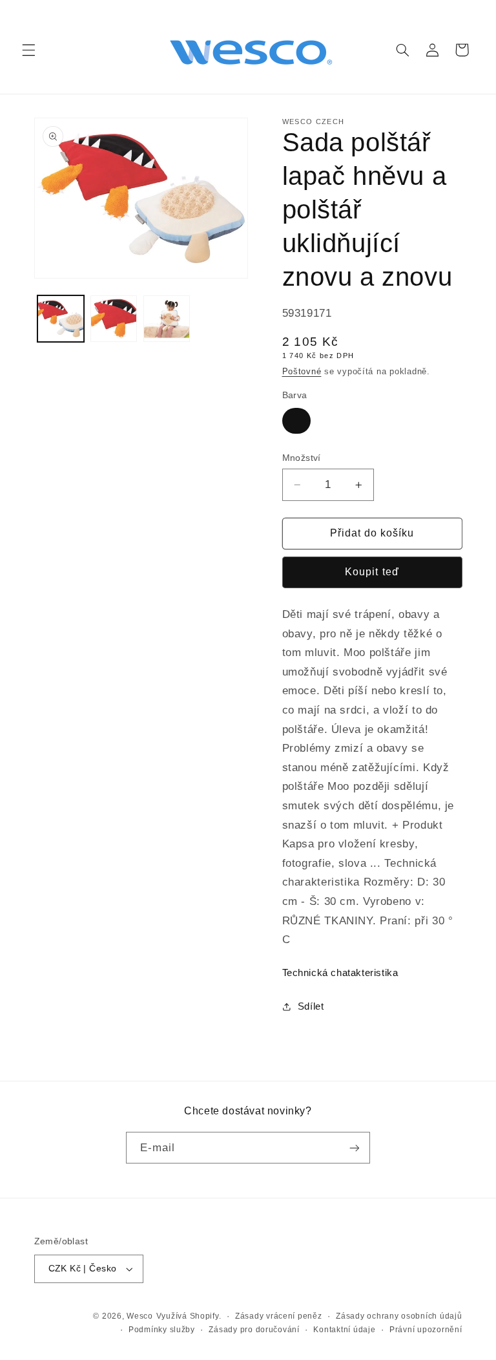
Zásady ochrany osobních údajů (399, 1316)
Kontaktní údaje (344, 1329)
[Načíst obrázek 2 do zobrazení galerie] (113, 318)
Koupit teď (372, 571)
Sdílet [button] (311, 1006)
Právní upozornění (425, 1329)
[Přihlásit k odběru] (354, 1147)
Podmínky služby (162, 1329)
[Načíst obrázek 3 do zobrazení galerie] (166, 318)
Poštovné (302, 371)
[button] (28, 50)
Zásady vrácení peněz (278, 1316)
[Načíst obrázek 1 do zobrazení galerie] (60, 318)
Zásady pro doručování (254, 1329)
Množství (301, 458)
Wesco (140, 1316)
